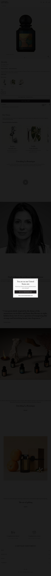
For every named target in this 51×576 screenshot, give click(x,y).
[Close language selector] (36, 280)
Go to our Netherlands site (25, 292)
